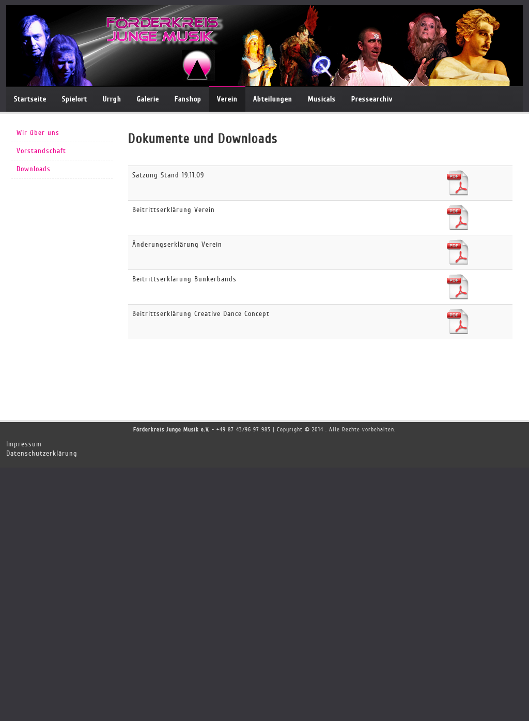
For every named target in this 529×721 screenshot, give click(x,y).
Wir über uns (38, 133)
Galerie (148, 99)
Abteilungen (272, 99)
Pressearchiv (372, 99)
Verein (227, 99)
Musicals (322, 99)
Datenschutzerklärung (41, 453)
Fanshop (188, 99)
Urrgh (112, 99)
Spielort (74, 99)
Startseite (30, 99)
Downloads (34, 169)
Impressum (24, 444)
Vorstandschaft (41, 151)
